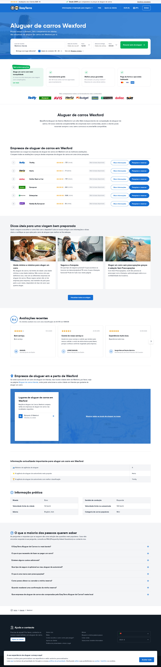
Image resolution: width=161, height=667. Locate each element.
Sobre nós (49, 632)
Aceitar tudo (146, 659)
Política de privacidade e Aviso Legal (58, 643)
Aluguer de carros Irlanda (28, 382)
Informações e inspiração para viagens (76, 8)
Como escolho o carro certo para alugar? (60, 638)
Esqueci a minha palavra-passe (92, 635)
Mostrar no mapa (30, 417)
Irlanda (22, 610)
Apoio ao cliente (110, 8)
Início (15, 610)
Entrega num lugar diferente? (25, 51)
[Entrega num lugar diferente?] (14, 51)
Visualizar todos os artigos (80, 297)
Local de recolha (19, 44)
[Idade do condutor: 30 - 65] (39, 51)
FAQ (99, 8)
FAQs (48, 635)
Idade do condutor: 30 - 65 (50, 51)
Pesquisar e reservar (139, 163)
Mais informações (119, 163)
